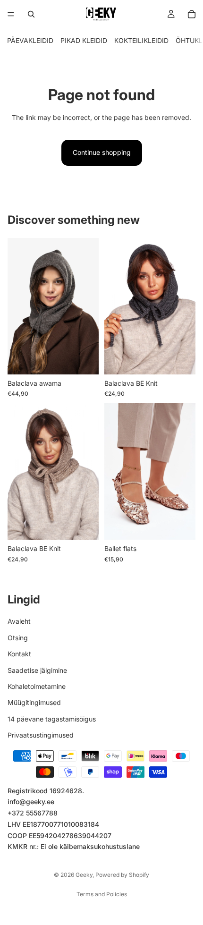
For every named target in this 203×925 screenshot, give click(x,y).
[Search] (31, 14)
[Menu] (11, 14)
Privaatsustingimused (41, 735)
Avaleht (19, 621)
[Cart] (191, 14)
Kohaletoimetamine (37, 686)
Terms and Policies (101, 894)
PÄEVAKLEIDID (30, 40)
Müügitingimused (34, 702)
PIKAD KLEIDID (83, 40)
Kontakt (19, 654)
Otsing (18, 638)
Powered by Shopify (122, 874)
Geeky (84, 874)
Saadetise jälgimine (37, 670)
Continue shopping (102, 152)
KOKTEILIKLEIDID (141, 40)
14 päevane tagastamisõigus (52, 719)
